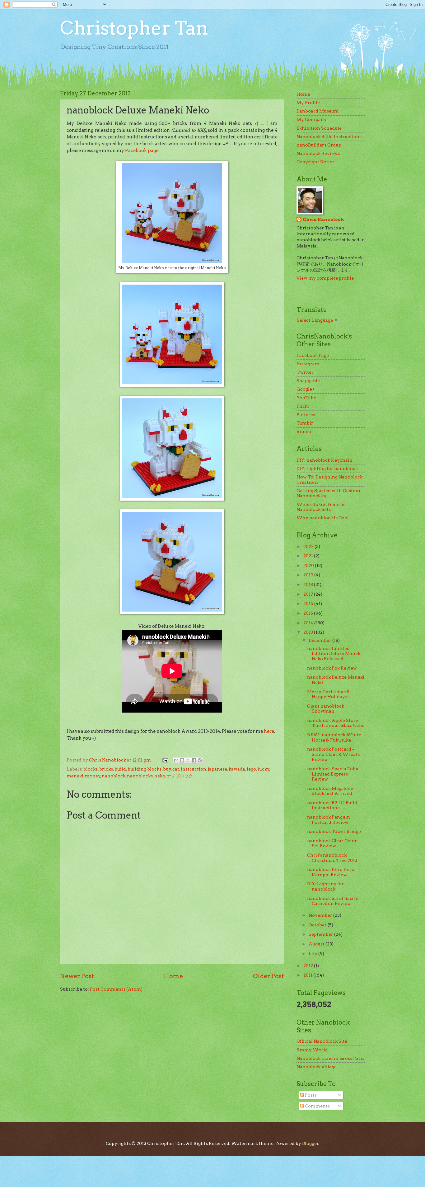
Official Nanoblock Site (322, 1041)
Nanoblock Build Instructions (329, 136)
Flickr (303, 406)
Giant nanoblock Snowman (325, 709)
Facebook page (141, 150)
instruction (193, 769)
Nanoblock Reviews (318, 153)
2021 (308, 555)
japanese (217, 769)
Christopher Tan (134, 28)
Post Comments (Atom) (116, 989)
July (313, 953)
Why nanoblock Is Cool (323, 517)
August (317, 943)
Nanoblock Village (317, 1066)
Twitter (305, 372)
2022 (309, 546)
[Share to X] (188, 760)
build (120, 769)
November (321, 915)
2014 (308, 622)
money (92, 775)
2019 (308, 574)
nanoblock (113, 775)
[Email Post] (165, 759)
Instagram (308, 363)
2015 (308, 613)
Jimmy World (312, 1049)
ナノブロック (180, 775)
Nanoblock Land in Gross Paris (330, 1058)
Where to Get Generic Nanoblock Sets (321, 507)
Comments (317, 1105)
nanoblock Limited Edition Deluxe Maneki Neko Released (334, 653)
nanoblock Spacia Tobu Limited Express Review (332, 773)
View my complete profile (325, 278)
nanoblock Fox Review (332, 668)
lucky (263, 769)
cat (175, 769)
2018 (308, 584)
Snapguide (308, 380)
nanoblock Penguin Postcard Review (328, 820)
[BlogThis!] (182, 760)
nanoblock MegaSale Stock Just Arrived (330, 791)
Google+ (306, 389)
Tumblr (305, 422)
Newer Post (77, 976)
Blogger (310, 1143)
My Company (312, 119)
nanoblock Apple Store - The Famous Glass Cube (335, 723)
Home (173, 976)
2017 (308, 594)
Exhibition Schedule (319, 128)
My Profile (308, 102)
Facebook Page (313, 355)
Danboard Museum (318, 110)
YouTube (306, 397)
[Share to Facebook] (194, 760)
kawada (237, 769)
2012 (308, 965)
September (321, 934)
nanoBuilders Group (319, 144)
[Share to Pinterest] (200, 760)
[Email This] (176, 760)
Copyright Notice (316, 161)
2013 (308, 632)
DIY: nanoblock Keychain (325, 460)
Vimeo (304, 431)
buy (167, 769)
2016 (308, 603)
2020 (309, 565)
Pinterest (307, 414)
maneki (75, 775)
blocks (90, 769)
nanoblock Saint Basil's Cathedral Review (332, 901)
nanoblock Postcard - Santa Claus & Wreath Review (334, 754)
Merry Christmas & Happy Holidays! (328, 694)
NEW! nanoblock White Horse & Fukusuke (334, 737)
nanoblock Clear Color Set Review (332, 843)
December (320, 640)
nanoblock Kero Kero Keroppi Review (330, 872)
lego (251, 769)
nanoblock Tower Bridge (334, 831)
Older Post (268, 976)
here (269, 731)
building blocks (144, 769)
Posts (310, 1095)
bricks (106, 769)
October (318, 924)
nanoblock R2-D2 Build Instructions (332, 805)
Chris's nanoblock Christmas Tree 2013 (332, 858)
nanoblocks (140, 775)
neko (159, 775)
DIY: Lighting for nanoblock (327, 468)
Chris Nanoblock (323, 219)
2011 (308, 975)
